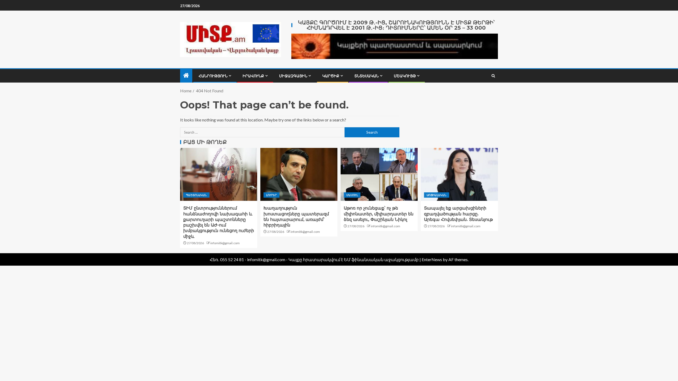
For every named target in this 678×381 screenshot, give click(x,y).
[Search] (493, 76)
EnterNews (432, 259)
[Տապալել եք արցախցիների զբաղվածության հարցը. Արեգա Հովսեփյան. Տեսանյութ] (459, 174)
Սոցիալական (437, 195)
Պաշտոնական (196, 195)
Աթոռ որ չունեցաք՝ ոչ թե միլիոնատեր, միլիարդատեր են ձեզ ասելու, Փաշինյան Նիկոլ (378, 214)
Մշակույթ (405, 76)
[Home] (186, 75)
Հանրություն (213, 76)
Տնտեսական (366, 76)
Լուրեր (271, 195)
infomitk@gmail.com (225, 243)
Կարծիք (330, 76)
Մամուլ (352, 195)
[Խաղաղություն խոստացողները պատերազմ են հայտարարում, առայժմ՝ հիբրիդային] (298, 174)
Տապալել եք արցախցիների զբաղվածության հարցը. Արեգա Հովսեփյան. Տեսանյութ (458, 214)
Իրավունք (253, 76)
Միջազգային (293, 76)
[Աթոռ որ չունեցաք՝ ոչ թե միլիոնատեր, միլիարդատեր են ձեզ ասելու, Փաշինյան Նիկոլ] (379, 174)
